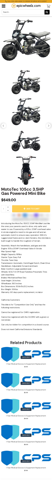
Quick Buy (26, 357)
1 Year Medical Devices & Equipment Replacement (26, 364)
